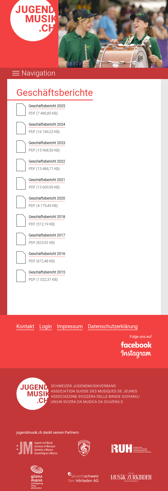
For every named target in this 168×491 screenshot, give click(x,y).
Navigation (38, 73)
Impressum (70, 327)
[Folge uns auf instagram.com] (136, 354)
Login (45, 327)
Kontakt (25, 327)
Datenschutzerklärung (113, 327)
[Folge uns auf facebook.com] (136, 345)
